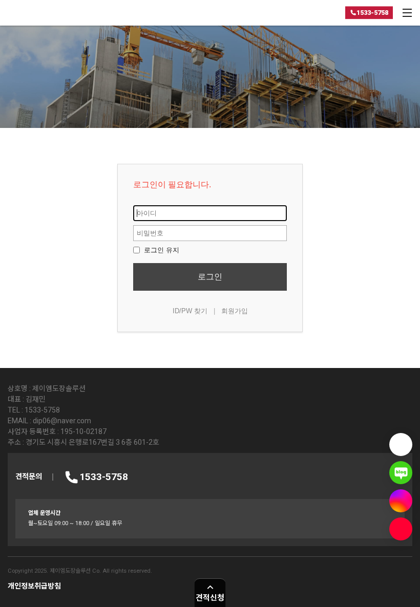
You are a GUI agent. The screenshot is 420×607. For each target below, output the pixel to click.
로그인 (210, 276)
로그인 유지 (160, 250)
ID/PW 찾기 (190, 311)
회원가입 (234, 311)
